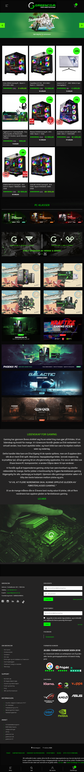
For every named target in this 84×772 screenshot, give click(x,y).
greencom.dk (10, 736)
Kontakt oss (7, 678)
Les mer (80, 624)
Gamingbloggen (9, 662)
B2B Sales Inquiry (11, 727)
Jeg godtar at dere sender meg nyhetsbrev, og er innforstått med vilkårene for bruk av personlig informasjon (62, 619)
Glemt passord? (77, 599)
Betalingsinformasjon (12, 710)
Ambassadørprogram (12, 724)
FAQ (5, 688)
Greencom (50, 637)
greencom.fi (9, 739)
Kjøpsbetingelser (19, 753)
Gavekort (7, 654)
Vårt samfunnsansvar (10, 691)
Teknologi (7, 666)
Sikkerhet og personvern (35, 753)
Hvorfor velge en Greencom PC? (16, 703)
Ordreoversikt (8, 652)
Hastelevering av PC (12, 707)
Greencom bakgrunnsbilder (12, 664)
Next (81, 25)
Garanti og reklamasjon (11, 683)
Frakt (8, 753)
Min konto (7, 650)
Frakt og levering (9, 686)
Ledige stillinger (10, 729)
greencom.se (10, 734)
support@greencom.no (13, 593)
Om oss (6, 657)
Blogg (59, 753)
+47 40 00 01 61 (12, 590)
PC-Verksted (9, 705)
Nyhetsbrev (51, 753)
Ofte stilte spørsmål (70, 753)
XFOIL (8, 732)
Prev (2, 25)
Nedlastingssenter (11, 712)
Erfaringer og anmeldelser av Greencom (16, 659)
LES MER (42, 498)
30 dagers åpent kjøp (10, 681)
